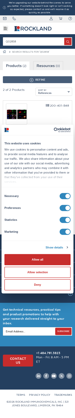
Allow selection (37, 272)
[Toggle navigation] (5, 28)
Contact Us (18, 360)
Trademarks (63, 394)
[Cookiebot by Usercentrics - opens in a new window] (54, 129)
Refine (40, 79)
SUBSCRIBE (63, 331)
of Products (14, 90)
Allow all (37, 259)
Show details (54, 247)
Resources (48, 65)
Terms (20, 394)
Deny (37, 284)
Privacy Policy (39, 394)
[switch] (65, 208)
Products (16, 65)
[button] (70, 19)
